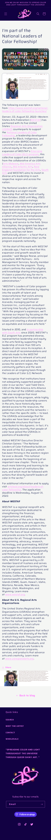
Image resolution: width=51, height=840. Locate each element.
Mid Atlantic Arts (23, 167)
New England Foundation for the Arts (21, 168)
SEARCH (10, 719)
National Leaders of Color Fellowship (19, 134)
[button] (6, 14)
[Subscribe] (42, 804)
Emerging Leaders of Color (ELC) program (22, 152)
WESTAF (35, 120)
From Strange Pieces (20, 838)
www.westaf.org (15, 594)
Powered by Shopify (38, 838)
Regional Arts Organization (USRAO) (22, 127)
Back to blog (27, 695)
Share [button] (8, 667)
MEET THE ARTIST (15, 726)
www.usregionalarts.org (19, 658)
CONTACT (10, 732)
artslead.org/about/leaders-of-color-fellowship (23, 488)
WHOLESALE (12, 738)
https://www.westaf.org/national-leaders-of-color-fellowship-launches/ (25, 109)
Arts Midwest (11, 163)
